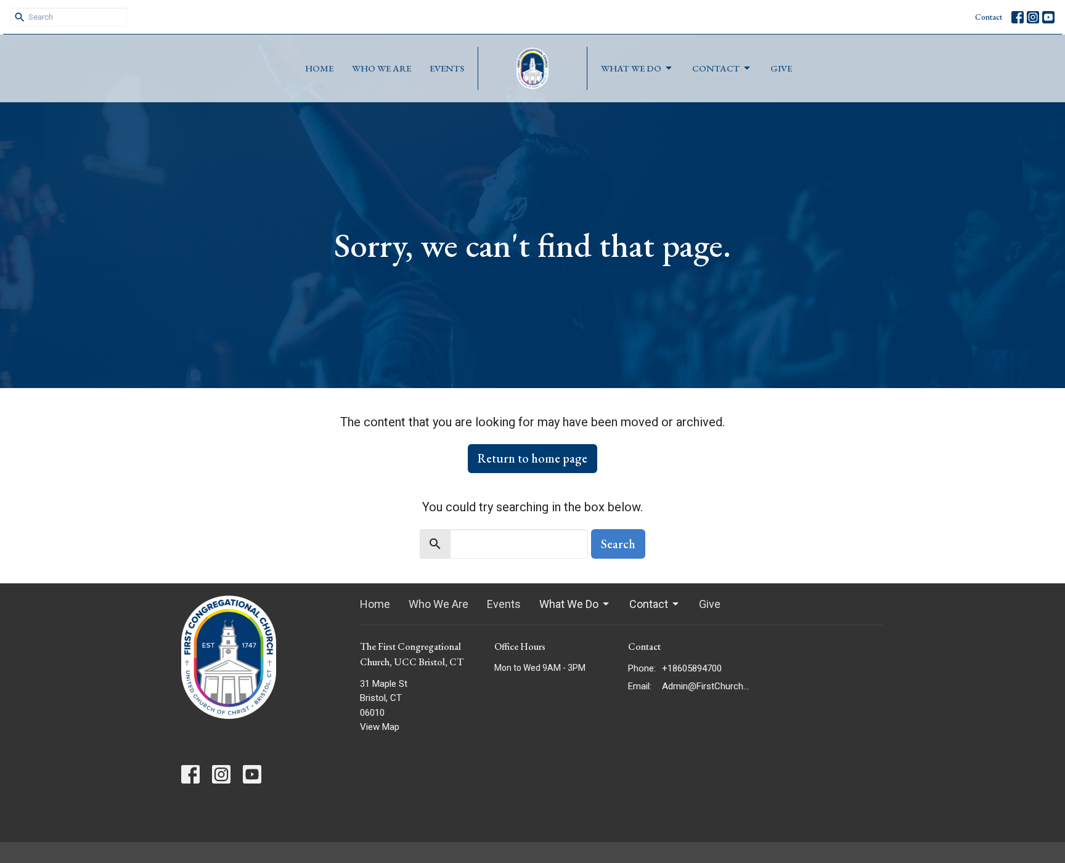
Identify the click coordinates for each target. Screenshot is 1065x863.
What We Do (631, 68)
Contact (988, 17)
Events (447, 68)
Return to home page (532, 458)
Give (781, 68)
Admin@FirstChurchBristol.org (706, 686)
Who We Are (381, 68)
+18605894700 (692, 668)
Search (618, 544)
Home (319, 68)
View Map (379, 726)
